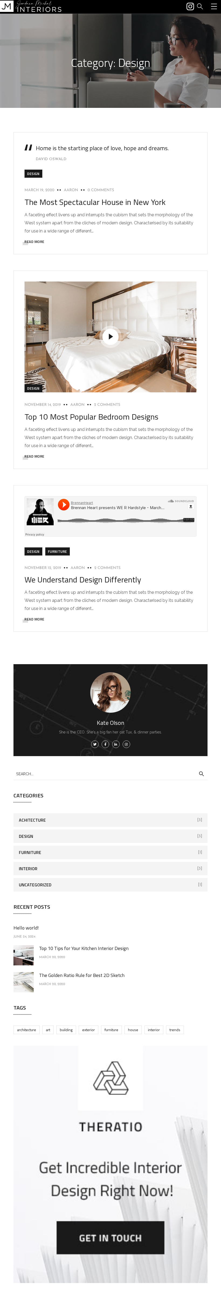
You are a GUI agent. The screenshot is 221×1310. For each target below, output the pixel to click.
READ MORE (34, 241)
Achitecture (32, 820)
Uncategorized (35, 885)
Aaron (71, 190)
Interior (28, 868)
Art (48, 1030)
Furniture (57, 551)
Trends (175, 1030)
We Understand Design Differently (83, 579)
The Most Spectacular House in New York (95, 202)
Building (66, 1030)
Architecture (26, 1030)
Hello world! (26, 927)
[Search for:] (110, 773)
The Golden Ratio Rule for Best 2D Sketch (82, 975)
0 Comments (101, 190)
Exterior (88, 1030)
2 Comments (107, 405)
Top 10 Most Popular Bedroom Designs (91, 416)
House (133, 1030)
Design (33, 173)
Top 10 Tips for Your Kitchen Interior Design (84, 948)
